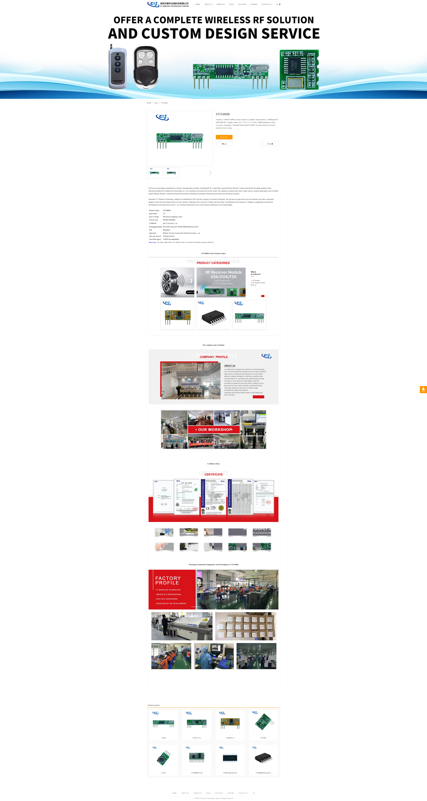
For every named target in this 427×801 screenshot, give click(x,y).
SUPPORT (254, 4)
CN (277, 4)
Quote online (224, 137)
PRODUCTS (221, 4)
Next (269, 144)
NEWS (231, 4)
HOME (197, 4)
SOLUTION (242, 4)
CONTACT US (266, 4)
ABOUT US (208, 4)
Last (225, 144)
